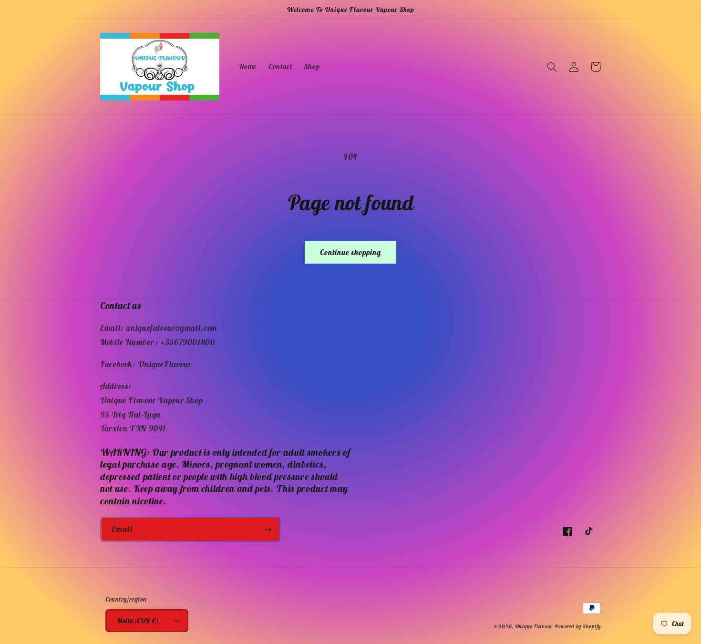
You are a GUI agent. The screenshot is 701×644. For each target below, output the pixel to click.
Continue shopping (350, 252)
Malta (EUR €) (137, 620)
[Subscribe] (268, 529)
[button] (552, 67)
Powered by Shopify (578, 626)
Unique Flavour (534, 626)
